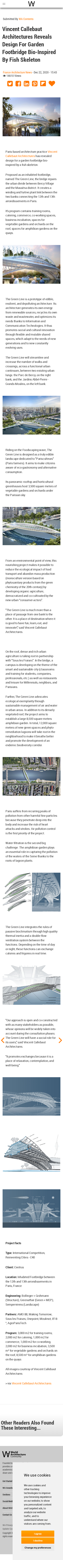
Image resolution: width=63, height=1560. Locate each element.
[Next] (60, 1040)
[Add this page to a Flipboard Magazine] (43, 83)
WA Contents (26, 19)
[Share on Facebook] (18, 83)
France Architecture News (17, 72)
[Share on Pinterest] (34, 83)
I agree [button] (38, 1533)
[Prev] (2, 1040)
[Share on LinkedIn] (26, 83)
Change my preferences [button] (38, 1547)
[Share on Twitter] (10, 83)
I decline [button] (37, 1540)
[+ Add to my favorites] (52, 83)
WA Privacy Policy (10, 1525)
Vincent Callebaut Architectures (31, 1383)
